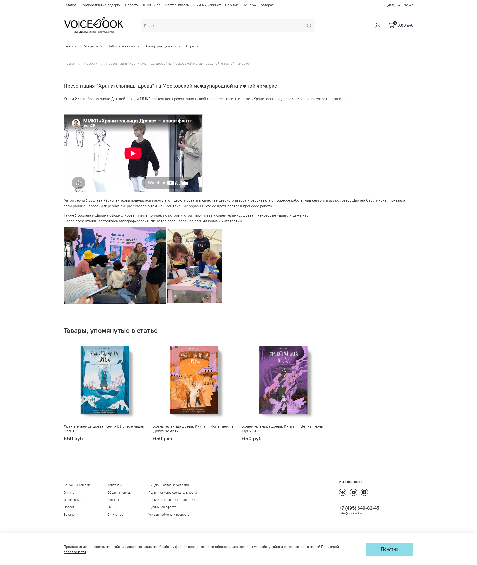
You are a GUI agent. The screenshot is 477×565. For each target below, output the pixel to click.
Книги (68, 46)
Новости (132, 5)
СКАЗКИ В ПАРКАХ (240, 5)
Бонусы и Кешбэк (77, 485)
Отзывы (113, 500)
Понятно (389, 549)
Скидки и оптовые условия (168, 485)
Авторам (267, 5)
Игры (190, 46)
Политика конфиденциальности (172, 492)
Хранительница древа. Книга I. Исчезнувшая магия (104, 428)
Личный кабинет (207, 5)
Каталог (70, 5)
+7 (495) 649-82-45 (397, 5)
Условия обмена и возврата (169, 514)
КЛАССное (151, 5)
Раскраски (91, 46)
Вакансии (71, 514)
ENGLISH (113, 507)
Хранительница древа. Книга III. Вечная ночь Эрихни (282, 428)
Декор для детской (161, 46)
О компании (73, 500)
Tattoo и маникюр (123, 46)
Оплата (69, 492)
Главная (70, 63)
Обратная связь (119, 492)
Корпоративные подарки (101, 5)
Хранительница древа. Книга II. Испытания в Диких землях (193, 428)
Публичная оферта (162, 507)
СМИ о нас (115, 514)
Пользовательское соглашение (171, 500)
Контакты (114, 485)
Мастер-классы (177, 5)
